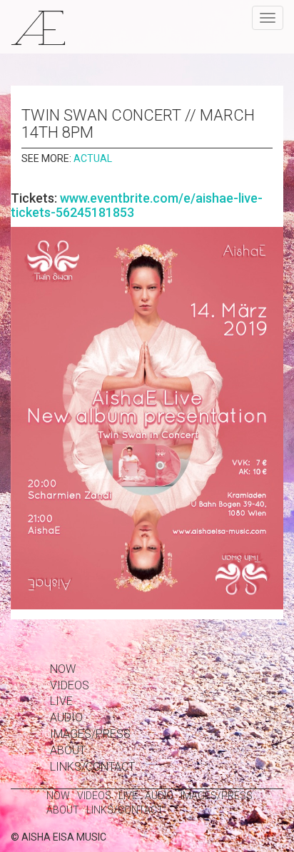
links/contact (92, 767)
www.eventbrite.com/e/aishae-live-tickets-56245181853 (137, 205)
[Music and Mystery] (38, 27)
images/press (90, 734)
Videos (69, 685)
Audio (66, 717)
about (68, 750)
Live (61, 701)
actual (93, 158)
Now (63, 669)
